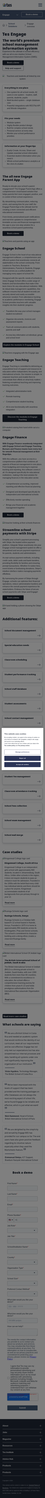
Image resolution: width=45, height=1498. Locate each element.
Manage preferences (22, 752)
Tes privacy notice (24, 745)
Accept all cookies (22, 764)
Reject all (22, 758)
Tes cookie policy (9, 745)
